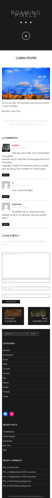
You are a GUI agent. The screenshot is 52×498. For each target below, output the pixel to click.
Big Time (7, 445)
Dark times (14, 467)
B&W (5, 364)
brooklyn (12, 124)
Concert (6, 369)
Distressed (7, 441)
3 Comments (38, 124)
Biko (5, 450)
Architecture (31, 121)
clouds (18, 124)
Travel (5, 396)
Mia (4, 378)
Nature (6, 383)
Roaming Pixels (26, 14)
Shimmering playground (20, 481)
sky (32, 124)
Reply (5, 175)
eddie (15, 145)
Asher (5, 360)
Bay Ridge (44, 121)
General (6, 373)
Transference (8, 432)
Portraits (6, 392)
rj (12, 182)
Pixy (4, 467)
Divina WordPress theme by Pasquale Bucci (26, 496)
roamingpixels (25, 124)
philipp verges (20, 121)
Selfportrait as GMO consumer (23, 472)
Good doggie (9, 436)
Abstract (6, 350)
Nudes (6, 387)
